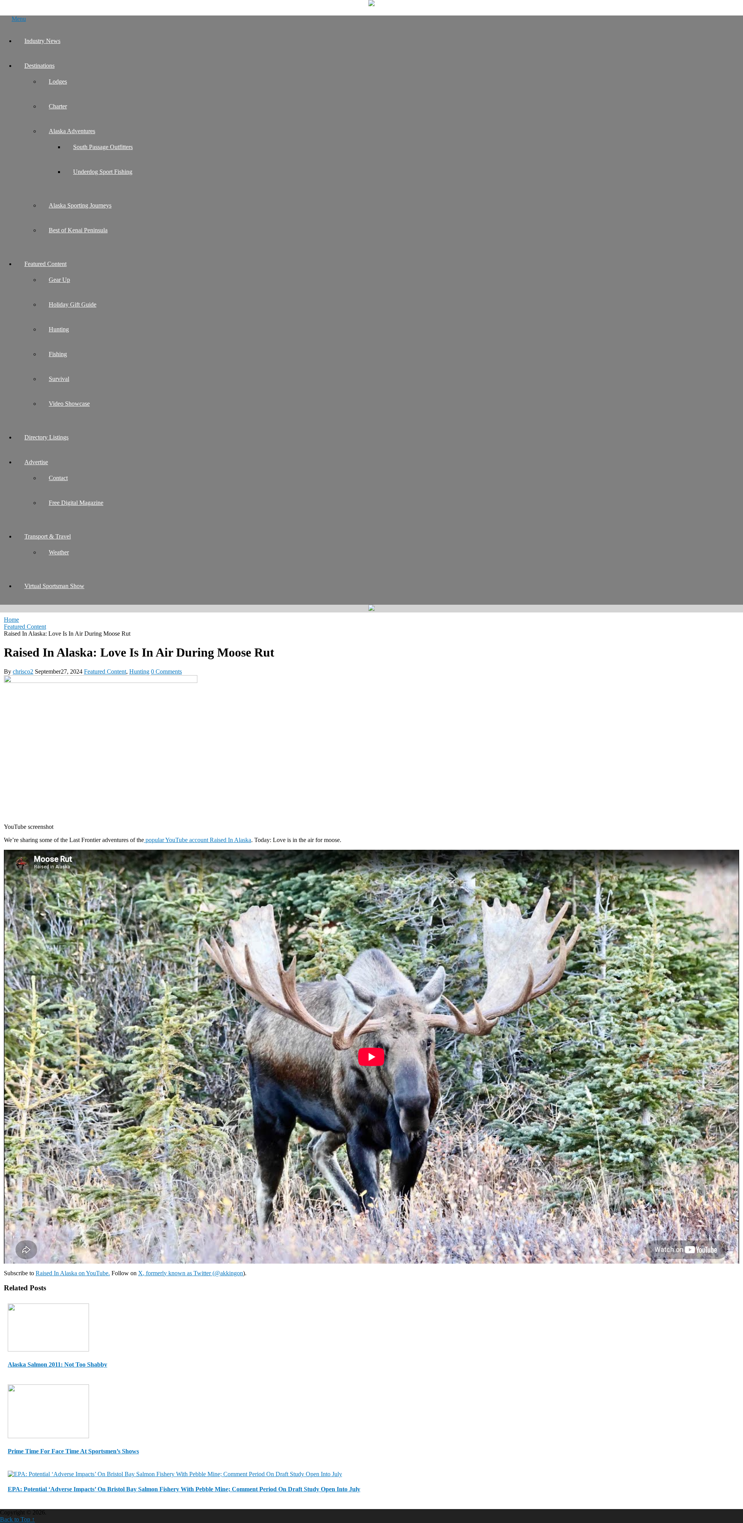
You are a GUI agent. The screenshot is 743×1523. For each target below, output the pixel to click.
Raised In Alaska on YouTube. (73, 1273)
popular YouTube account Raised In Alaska (197, 840)
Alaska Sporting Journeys (80, 205)
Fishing (58, 354)
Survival (59, 379)
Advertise (36, 462)
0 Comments (166, 671)
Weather (59, 552)
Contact (58, 478)
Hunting (59, 329)
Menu (19, 18)
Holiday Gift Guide (72, 304)
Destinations (39, 65)
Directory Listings (46, 437)
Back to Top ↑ (17, 1519)
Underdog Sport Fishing (102, 171)
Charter (58, 106)
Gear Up (59, 279)
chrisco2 (23, 671)
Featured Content (45, 264)
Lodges (58, 81)
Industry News (42, 41)
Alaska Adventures (72, 131)
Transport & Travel (47, 536)
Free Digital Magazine (76, 502)
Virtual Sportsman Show (54, 586)
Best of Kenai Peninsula (78, 230)
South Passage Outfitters (103, 147)
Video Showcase (69, 403)
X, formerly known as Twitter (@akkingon (190, 1273)
